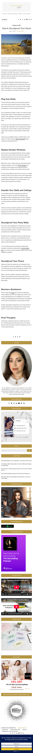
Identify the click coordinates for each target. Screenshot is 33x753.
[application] (16, 587)
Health (25, 729)
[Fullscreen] (30, 594)
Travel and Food (15, 729)
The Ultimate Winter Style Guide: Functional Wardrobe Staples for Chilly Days (16, 464)
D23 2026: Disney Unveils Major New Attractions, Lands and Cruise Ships (15, 477)
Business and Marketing (8, 728)
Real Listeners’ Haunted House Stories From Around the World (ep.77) (16, 469)
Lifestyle (5, 729)
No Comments (20, 31)
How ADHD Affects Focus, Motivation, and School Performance (16, 460)
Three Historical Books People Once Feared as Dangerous (15, 473)
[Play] (3, 594)
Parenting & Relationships (10, 731)
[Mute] (27, 594)
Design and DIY (17, 25)
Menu (5, 19)
